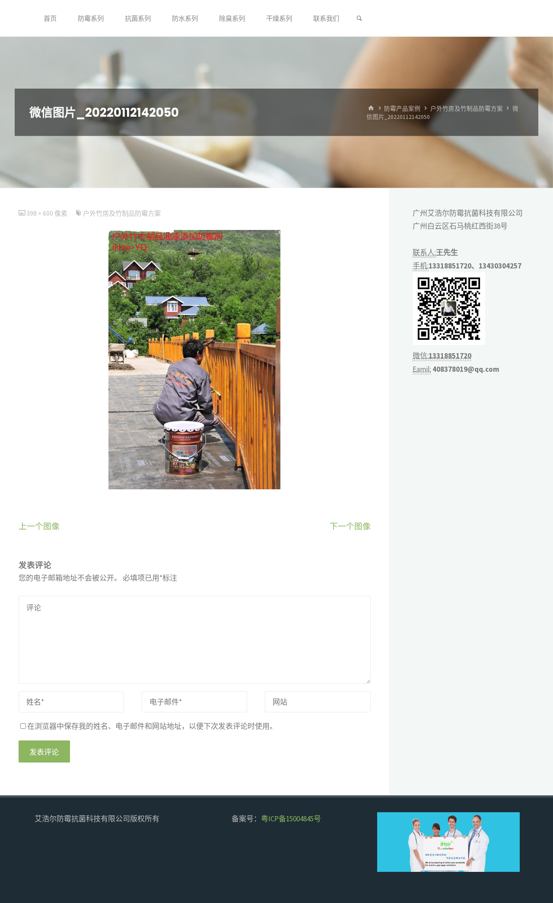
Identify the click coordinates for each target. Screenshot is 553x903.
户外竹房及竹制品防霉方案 (466, 108)
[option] (474, 842)
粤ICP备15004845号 (291, 818)
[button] (391, 842)
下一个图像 (350, 526)
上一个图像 (39, 526)
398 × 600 (40, 213)
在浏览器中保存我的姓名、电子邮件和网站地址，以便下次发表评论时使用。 (152, 726)
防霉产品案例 (402, 108)
